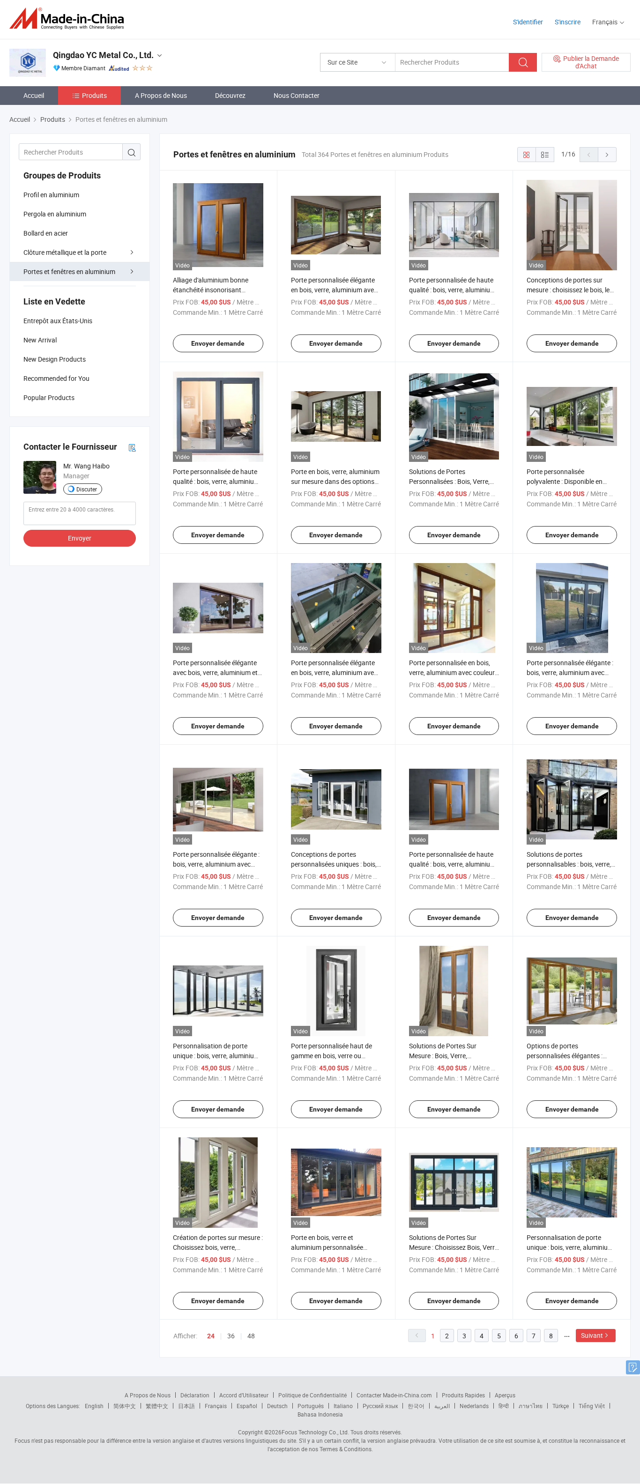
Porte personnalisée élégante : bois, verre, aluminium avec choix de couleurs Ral (216, 864)
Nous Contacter (297, 95)
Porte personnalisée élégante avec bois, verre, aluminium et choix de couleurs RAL (215, 672)
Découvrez (230, 95)
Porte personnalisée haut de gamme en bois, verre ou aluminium (331, 1055)
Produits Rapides (463, 1395)
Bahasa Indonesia (320, 1414)
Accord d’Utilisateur (243, 1395)
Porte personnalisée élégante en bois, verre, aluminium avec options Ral (334, 289)
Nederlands (474, 1406)
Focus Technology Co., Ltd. (315, 1432)
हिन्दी (504, 1406)
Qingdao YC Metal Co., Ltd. (103, 55)
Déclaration (194, 1395)
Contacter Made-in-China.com (394, 1395)
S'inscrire (567, 21)
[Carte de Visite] (132, 447)
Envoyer (79, 538)
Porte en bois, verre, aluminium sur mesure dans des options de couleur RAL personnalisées (335, 481)
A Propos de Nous (161, 95)
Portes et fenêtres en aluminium (69, 271)
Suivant (592, 1335)
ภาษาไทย (531, 1406)
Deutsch (277, 1406)
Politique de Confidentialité (312, 1395)
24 (211, 1336)
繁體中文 (157, 1406)
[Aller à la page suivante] (607, 155)
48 (251, 1335)
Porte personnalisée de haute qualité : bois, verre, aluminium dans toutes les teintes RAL (216, 481)
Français (216, 1406)
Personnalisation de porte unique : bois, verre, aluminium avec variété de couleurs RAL (216, 1055)
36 (231, 1335)
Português (311, 1406)
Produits (94, 95)
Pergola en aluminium (54, 213)
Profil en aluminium (51, 194)
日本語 (186, 1406)
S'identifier (528, 21)
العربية (442, 1406)
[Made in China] (69, 18)
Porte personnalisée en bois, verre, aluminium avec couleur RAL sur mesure (452, 672)
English (94, 1406)
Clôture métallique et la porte (64, 252)
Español (247, 1406)
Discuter (86, 489)
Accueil (33, 95)
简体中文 (124, 1406)
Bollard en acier (45, 233)
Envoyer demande (218, 343)
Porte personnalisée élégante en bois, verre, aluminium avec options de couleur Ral (334, 672)
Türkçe (560, 1406)
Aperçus (505, 1395)
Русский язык (380, 1406)
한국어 (416, 1406)
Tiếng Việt (592, 1406)
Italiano (343, 1406)
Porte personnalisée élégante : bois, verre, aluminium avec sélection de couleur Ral (570, 672)
